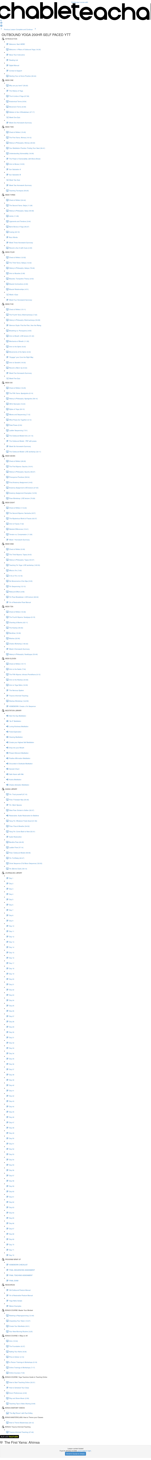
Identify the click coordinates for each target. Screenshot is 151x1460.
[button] (1, 23)
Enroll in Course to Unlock (75, 1454)
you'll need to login (84, 1451)
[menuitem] (1, 26)
